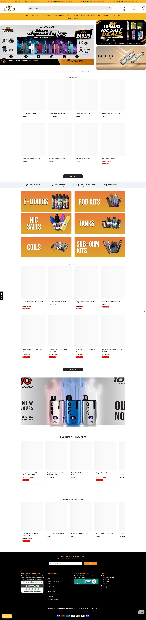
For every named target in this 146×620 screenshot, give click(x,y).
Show (1, 296)
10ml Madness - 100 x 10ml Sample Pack (30, 534)
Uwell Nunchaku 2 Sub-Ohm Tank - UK (32, 350)
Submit (90, 563)
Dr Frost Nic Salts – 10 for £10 (57, 158)
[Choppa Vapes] (46, 201)
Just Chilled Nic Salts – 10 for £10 (32, 158)
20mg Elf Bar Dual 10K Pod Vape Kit (105, 473)
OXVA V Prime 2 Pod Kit (29, 114)
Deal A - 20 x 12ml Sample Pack (56, 533)
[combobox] (68, 8)
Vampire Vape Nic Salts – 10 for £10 (112, 114)
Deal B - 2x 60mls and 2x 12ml (79, 533)
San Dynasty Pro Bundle (109, 158)
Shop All (123, 438)
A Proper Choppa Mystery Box (57, 301)
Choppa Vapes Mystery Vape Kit (58, 114)
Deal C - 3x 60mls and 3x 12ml (104, 533)
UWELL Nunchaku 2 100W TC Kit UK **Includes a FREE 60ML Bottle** (33, 302)
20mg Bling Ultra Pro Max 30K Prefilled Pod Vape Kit (55, 473)
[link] (34, 185)
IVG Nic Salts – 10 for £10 (83, 158)
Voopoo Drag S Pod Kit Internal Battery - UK (58, 350)
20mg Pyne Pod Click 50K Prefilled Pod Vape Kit (30, 473)
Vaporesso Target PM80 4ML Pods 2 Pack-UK (112, 350)
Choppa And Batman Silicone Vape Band (86, 302)
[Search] (70, 8)
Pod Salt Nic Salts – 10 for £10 (84, 114)
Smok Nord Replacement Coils (111, 301)
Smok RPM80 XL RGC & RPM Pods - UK (86, 350)
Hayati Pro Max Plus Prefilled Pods (79, 473)
